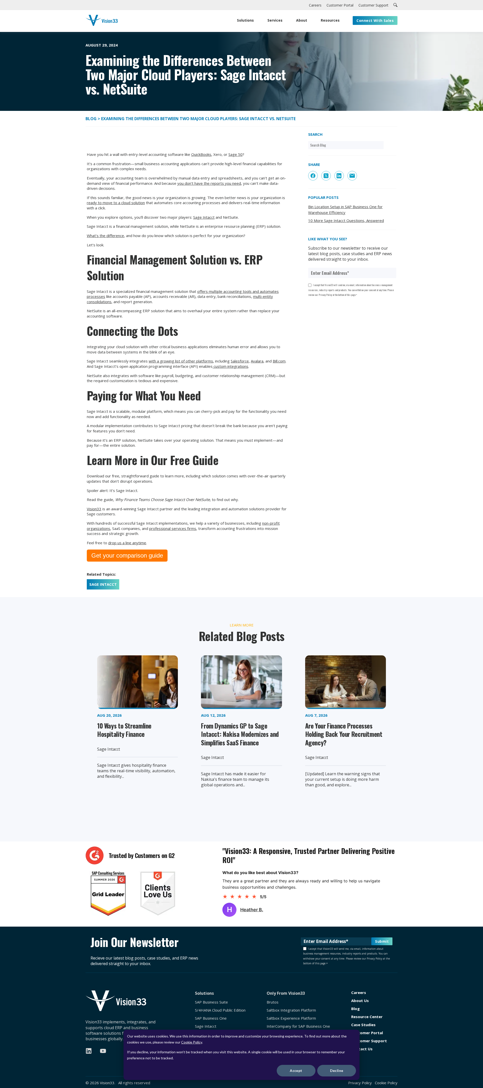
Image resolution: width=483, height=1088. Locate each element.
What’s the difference (105, 235)
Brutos (272, 1002)
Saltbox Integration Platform (291, 1010)
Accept (296, 1070)
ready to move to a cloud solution (116, 202)
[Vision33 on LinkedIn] (89, 1051)
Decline (336, 1070)
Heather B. (251, 909)
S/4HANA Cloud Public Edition (220, 1010)
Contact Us (362, 1049)
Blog (92, 118)
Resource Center (367, 1017)
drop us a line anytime (127, 542)
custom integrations (230, 366)
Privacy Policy (360, 1082)
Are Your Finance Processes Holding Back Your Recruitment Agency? (343, 734)
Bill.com (279, 361)
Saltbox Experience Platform (291, 1018)
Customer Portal (367, 1033)
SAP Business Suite (211, 1002)
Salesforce (240, 361)
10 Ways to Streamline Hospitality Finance (124, 730)
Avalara (257, 361)
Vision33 (94, 508)
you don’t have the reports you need (209, 183)
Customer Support (369, 1041)
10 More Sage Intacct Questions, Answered (346, 220)
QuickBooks (201, 154)
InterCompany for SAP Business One (298, 1026)
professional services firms (172, 528)
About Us (360, 1001)
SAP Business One (211, 1018)
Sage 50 (235, 154)
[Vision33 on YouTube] (103, 1051)
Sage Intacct (204, 217)
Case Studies (363, 1025)
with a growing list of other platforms (181, 361)
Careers (358, 992)
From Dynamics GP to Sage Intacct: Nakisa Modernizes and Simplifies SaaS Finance (240, 734)
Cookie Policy (191, 1042)
